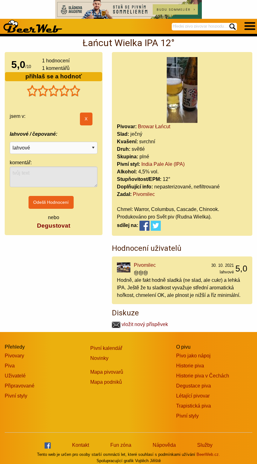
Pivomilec (144, 194)
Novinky (99, 358)
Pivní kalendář (106, 348)
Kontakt (80, 445)
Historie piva (190, 365)
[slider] (53, 91)
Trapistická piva (193, 406)
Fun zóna (120, 445)
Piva (10, 365)
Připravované (19, 385)
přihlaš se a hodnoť (53, 76)
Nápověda (164, 445)
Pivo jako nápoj (193, 355)
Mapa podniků (106, 382)
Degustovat (53, 225)
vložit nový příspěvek (144, 324)
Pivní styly (16, 395)
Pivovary (14, 355)
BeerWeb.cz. (208, 454)
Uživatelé (15, 375)
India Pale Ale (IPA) (163, 164)
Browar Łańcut (154, 126)
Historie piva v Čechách (202, 375)
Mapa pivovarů (106, 372)
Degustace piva (193, 385)
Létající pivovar (193, 395)
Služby (204, 445)
